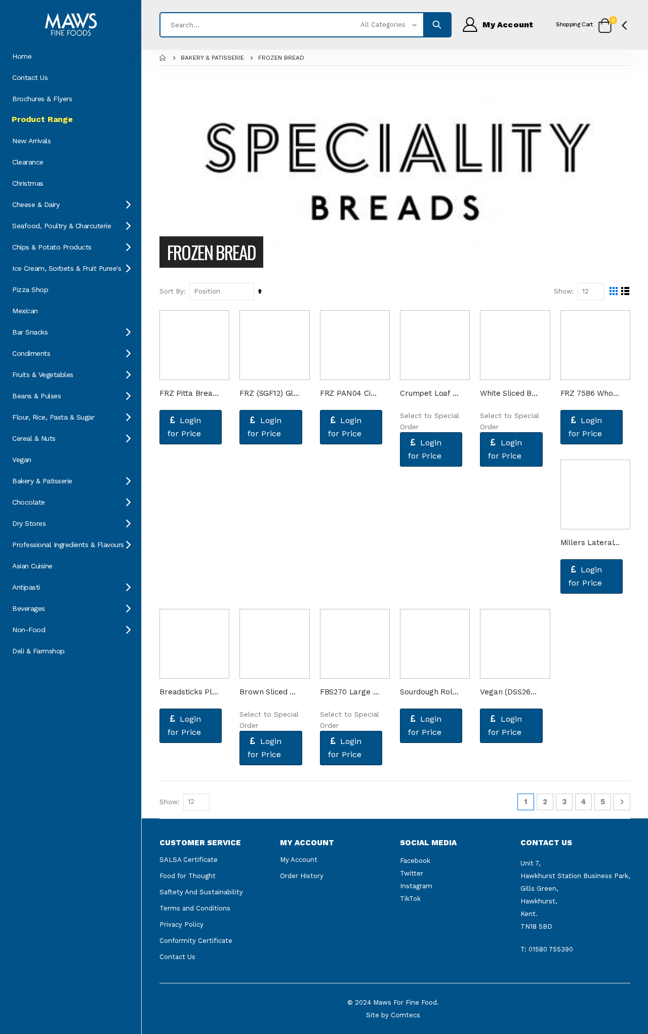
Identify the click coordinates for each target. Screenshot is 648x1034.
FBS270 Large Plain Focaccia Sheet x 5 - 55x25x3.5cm (350, 691)
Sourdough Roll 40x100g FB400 (430, 691)
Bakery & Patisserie (212, 58)
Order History (301, 876)
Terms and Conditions (194, 908)
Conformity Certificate (195, 940)
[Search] (437, 24)
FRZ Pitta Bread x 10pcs (189, 393)
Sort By (171, 291)
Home (163, 57)
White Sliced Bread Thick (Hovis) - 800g (510, 393)
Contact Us (177, 957)
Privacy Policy (181, 924)
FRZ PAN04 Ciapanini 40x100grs (350, 393)
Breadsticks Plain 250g (189, 691)
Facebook (415, 860)
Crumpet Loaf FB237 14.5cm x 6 (430, 393)
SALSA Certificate (188, 859)
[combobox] (305, 24)
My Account (298, 859)
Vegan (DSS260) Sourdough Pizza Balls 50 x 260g (510, 691)
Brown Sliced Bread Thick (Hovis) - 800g (269, 691)
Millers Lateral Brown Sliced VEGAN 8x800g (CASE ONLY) (590, 542)
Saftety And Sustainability (201, 892)
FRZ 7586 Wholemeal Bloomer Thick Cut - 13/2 (590, 393)
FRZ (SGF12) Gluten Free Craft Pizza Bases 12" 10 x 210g (269, 393)
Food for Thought (187, 876)
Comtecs (405, 1015)
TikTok (410, 898)
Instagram (416, 886)
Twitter (411, 873)
